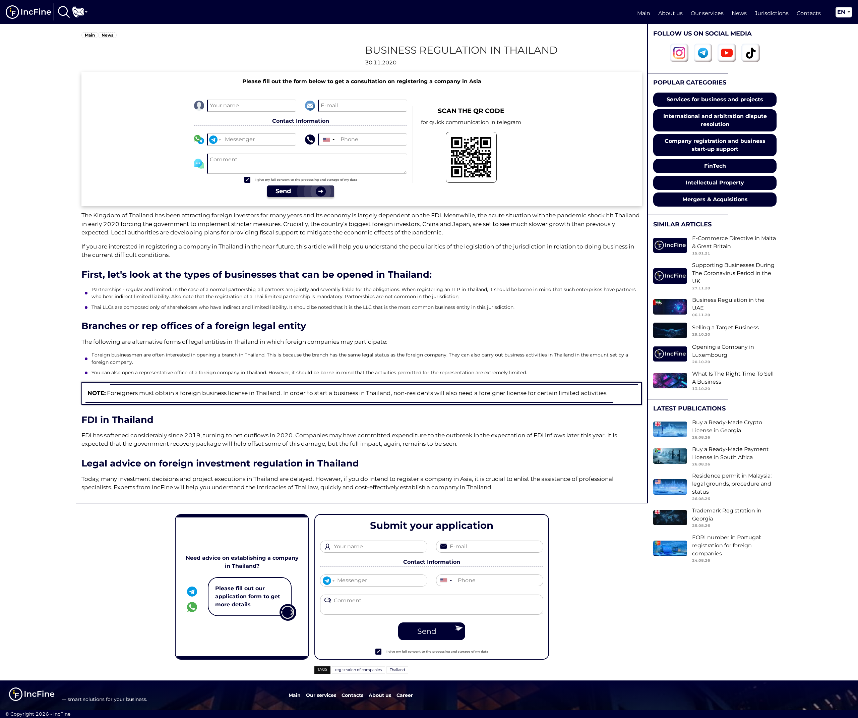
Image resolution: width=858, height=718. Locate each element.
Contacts (809, 13)
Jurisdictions (772, 13)
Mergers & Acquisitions (715, 199)
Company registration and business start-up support (715, 145)
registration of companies (358, 669)
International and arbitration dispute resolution (715, 120)
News (739, 13)
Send (426, 631)
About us (670, 13)
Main (643, 13)
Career (404, 695)
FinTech (715, 166)
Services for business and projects (715, 99)
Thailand (397, 669)
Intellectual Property (715, 182)
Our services (707, 13)
